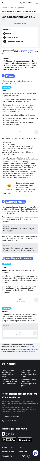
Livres (20, 448)
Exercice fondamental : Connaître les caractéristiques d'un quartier (29, 383)
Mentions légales (8, 451)
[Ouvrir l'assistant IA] (35, 453)
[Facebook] (18, 456)
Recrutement (22, 451)
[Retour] (4, 3)
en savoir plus (30, 346)
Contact (4, 448)
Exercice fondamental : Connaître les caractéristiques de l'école (10, 373)
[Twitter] (23, 456)
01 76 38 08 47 (28, 3)
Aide (12, 448)
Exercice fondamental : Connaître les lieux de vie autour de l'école (10, 382)
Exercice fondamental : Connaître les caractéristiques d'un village (29, 373)
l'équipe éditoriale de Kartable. (24, 50)
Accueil (4, 8)
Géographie (19, 8)
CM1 (11, 8)
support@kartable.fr (12, 416)
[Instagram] (28, 456)
